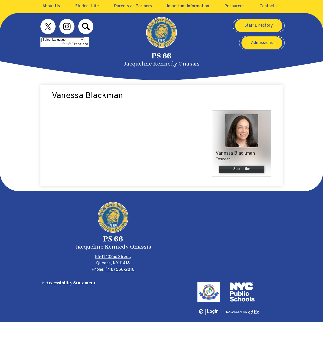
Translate (80, 44)
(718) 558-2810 (120, 269)
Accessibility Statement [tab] (71, 282)
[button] (51, 6)
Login (208, 312)
